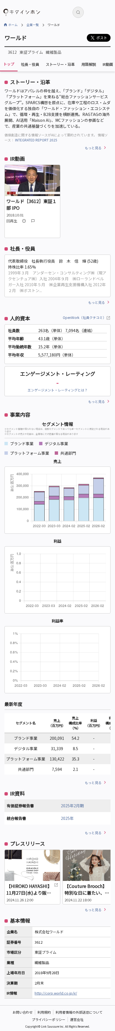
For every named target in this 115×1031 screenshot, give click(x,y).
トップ (8, 64)
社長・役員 (30, 64)
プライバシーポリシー (48, 1019)
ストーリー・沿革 (60, 64)
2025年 (67, 818)
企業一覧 (33, 24)
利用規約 (44, 1012)
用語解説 (89, 64)
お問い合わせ (23, 1012)
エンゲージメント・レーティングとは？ (58, 390)
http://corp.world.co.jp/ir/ (56, 993)
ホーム (13, 24)
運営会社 (76, 1019)
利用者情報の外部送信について (79, 1012)
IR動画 (108, 64)
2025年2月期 (72, 805)
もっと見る (93, 147)
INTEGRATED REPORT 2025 (36, 139)
